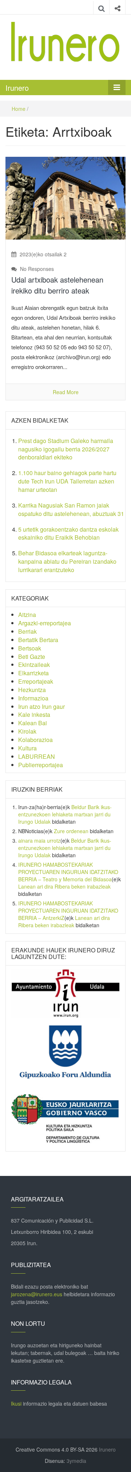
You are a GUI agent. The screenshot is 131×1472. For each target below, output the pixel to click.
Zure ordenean (71, 831)
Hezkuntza (32, 689)
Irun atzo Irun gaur (41, 706)
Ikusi (16, 1403)
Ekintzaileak (34, 664)
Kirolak (27, 731)
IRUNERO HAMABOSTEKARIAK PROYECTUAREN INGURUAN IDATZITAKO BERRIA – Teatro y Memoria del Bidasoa (68, 872)
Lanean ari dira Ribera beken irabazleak (64, 886)
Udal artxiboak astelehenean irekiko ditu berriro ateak (57, 285)
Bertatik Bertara (38, 640)
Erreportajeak (35, 681)
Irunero (17, 87)
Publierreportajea (40, 765)
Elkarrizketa (33, 673)
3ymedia (76, 1460)
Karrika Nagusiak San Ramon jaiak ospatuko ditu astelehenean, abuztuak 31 (71, 509)
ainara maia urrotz (39, 840)
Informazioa (33, 698)
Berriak (27, 631)
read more (66, 392)
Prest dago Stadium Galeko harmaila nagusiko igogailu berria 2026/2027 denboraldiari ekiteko (65, 449)
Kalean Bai (32, 723)
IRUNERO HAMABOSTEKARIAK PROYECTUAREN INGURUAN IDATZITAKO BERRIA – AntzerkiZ (68, 910)
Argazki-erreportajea (44, 623)
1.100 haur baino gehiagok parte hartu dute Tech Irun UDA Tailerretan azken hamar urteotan (67, 481)
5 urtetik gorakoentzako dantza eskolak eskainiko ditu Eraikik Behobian (68, 533)
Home (18, 108)
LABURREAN (36, 756)
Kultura (27, 748)
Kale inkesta (34, 714)
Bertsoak (29, 648)
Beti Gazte (31, 656)
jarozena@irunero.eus (36, 1294)
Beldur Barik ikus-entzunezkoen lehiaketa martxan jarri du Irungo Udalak (65, 814)
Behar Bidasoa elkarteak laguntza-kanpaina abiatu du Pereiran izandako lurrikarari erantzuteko (67, 561)
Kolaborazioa (35, 739)
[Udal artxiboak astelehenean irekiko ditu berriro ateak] (65, 197)
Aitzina (27, 614)
